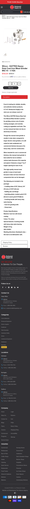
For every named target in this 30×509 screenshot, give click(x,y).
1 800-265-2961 (12, 367)
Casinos (18, 477)
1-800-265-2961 (11, 305)
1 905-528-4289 (11, 381)
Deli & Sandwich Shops (22, 456)
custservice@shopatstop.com (14, 308)
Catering (3, 462)
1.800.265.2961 (27, 12)
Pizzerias (18, 468)
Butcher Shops (20, 459)
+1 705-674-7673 (11, 398)
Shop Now (20, 2)
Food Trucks (4, 471)
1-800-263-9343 (12, 384)
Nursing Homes (20, 447)
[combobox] (12, 12)
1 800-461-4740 (12, 401)
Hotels (3, 459)
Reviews (5, 246)
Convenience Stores (21, 465)
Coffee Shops (4, 456)
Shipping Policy (7, 242)
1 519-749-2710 (11, 365)
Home (3, 15)
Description (6, 97)
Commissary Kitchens (22, 480)
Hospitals (18, 462)
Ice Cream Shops (21, 471)
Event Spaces (20, 474)
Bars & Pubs (4, 453)
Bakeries (3, 480)
